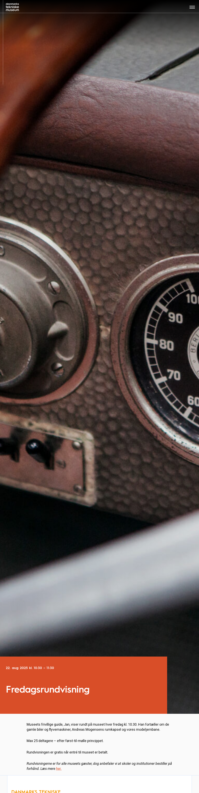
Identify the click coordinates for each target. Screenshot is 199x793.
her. (59, 769)
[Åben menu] (192, 8)
